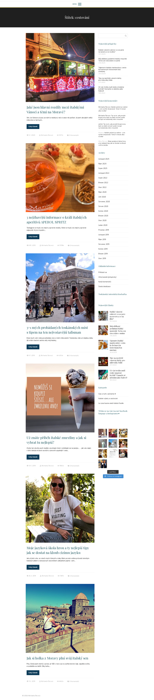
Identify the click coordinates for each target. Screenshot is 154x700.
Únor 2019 (102, 258)
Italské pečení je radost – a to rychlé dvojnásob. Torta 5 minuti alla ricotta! (112, 109)
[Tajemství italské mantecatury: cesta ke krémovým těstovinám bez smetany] (103, 345)
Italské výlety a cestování (108, 398)
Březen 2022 (103, 183)
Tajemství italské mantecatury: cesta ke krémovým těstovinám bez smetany (112, 70)
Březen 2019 (103, 254)
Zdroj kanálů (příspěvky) (107, 277)
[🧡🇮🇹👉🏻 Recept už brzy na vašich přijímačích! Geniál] (123, 433)
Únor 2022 (102, 187)
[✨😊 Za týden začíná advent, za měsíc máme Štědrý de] (102, 463)
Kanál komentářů (104, 282)
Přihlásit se (102, 272)
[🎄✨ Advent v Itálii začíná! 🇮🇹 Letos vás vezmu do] (123, 453)
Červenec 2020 (104, 202)
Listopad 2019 (103, 235)
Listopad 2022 (103, 173)
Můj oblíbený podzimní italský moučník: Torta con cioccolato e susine (112, 60)
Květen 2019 (103, 249)
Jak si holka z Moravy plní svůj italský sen (57, 658)
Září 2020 (102, 197)
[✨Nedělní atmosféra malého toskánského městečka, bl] (102, 433)
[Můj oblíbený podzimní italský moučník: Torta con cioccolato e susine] (103, 330)
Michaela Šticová (47, 135)
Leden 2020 (102, 225)
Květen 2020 (103, 211)
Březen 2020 (103, 216)
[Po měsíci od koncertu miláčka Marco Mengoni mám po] (102, 443)
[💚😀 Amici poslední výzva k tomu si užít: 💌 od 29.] (113, 443)
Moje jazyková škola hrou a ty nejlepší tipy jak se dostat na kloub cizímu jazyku (112, 143)
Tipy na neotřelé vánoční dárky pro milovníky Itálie (109, 79)
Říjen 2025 (102, 164)
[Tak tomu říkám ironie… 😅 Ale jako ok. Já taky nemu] (113, 433)
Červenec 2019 (103, 244)
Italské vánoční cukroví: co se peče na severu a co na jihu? (111, 51)
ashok (100, 124)
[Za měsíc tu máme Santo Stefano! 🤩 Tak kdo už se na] (113, 453)
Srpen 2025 (102, 168)
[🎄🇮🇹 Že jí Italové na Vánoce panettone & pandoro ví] (123, 443)
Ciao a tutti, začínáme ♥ (107, 394)
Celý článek (33, 126)
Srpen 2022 (102, 178)
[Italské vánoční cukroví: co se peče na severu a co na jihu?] (103, 316)
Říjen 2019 (102, 239)
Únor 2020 (102, 220)
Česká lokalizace (104, 286)
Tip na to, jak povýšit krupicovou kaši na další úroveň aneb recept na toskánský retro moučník (111, 117)
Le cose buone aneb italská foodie (111, 403)
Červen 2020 (103, 206)
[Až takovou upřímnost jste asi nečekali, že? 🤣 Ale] (102, 453)
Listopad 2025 (103, 159)
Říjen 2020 (102, 192)
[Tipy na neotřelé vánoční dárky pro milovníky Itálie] (103, 361)
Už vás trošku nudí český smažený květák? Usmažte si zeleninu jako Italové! (111, 89)
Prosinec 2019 (103, 230)
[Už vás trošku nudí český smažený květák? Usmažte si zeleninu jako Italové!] (103, 374)
